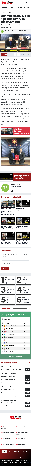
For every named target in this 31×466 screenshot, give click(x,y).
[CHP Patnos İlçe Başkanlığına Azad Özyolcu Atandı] (8, 236)
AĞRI (11, 8)
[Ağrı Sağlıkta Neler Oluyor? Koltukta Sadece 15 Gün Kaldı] (8, 221)
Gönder (5, 268)
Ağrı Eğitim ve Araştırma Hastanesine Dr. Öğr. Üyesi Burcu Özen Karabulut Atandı (26, 301)
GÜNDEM (4, 8)
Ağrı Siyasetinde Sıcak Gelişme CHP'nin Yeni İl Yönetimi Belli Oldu (22, 242)
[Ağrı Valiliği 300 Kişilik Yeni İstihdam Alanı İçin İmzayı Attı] (15, 43)
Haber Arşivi (21, 444)
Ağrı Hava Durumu (23, 426)
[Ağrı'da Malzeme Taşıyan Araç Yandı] (23, 203)
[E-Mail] (12, 190)
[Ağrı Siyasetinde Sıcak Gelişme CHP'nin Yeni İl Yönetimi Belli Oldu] (23, 236)
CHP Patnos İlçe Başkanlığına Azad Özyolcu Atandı (6, 242)
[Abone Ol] (25, 54)
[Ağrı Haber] (7, 3)
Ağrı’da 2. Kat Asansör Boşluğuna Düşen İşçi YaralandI (26, 291)
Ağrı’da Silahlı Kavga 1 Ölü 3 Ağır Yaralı (9, 281)
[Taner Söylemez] (5, 187)
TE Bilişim (19, 457)
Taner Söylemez (16, 186)
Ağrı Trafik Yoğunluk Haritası (22, 433)
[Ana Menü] (28, 3)
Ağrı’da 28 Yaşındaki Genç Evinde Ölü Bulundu (25, 281)
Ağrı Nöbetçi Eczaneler (5, 427)
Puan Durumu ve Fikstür (6, 439)
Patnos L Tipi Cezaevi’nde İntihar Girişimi (11, 291)
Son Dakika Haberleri (8, 444)
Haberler (3, 12)
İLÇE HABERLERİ (20, 8)
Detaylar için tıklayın (15, 356)
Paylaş (5, 54)
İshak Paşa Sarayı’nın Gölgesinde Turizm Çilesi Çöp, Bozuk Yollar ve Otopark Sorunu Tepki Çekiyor (7, 211)
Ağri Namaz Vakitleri (8, 432)
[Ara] (26, 3)
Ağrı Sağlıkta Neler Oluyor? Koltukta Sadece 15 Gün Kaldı (7, 228)
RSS (5, 451)
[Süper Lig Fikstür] (29, 362)
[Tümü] (29, 308)
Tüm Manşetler (22, 438)
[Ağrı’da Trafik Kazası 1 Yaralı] (23, 221)
